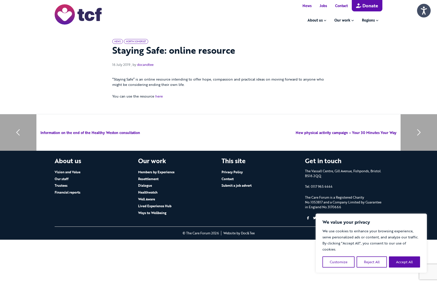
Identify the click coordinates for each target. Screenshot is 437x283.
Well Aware (146, 199)
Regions (368, 20)
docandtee (145, 64)
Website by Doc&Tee (239, 233)
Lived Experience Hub (154, 206)
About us (315, 20)
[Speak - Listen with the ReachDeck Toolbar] (424, 10)
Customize (338, 262)
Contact (341, 5)
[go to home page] (78, 14)
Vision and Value (67, 172)
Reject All (372, 262)
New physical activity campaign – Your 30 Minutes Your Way (346, 132)
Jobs (323, 5)
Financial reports (67, 192)
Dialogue (145, 185)
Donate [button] (369, 5)
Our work (342, 20)
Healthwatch (148, 192)
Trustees (61, 185)
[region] (371, 243)
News (307, 5)
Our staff (62, 179)
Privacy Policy (232, 172)
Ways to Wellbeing (152, 213)
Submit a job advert (237, 185)
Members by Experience (156, 172)
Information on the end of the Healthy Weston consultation (90, 132)
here (159, 96)
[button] (308, 218)
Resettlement (148, 179)
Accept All (404, 262)
